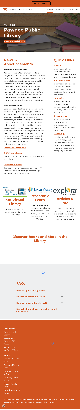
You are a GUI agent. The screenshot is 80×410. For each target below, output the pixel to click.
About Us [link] (60, 9)
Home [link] (50, 9)
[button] (77, 9)
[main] (24, 32)
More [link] (69, 9)
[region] (40, 3)
